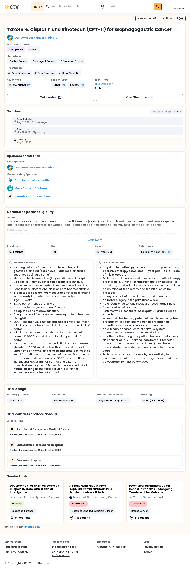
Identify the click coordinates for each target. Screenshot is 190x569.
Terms (148, 552)
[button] (18, 61)
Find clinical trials (15, 546)
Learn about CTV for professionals (64, 553)
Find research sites (63, 546)
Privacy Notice (153, 546)
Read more (95, 240)
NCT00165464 (104, 83)
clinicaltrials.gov (32, 526)
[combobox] (73, 6)
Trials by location (16, 552)
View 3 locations (137, 97)
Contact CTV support (111, 546)
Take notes (48, 97)
